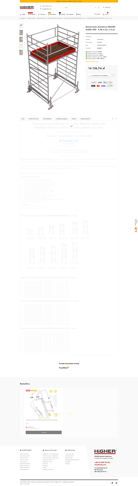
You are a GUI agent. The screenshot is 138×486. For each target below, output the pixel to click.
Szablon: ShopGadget (24, 484)
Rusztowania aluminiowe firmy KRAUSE (55, 18)
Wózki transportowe (25, 467)
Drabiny (44, 467)
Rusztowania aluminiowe (41, 18)
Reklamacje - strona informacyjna (50, 454)
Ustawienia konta (69, 456)
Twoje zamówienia (69, 454)
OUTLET (63, 14)
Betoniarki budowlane (25, 463)
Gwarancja (45, 463)
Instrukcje (67, 463)
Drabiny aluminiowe (24, 454)
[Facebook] (112, 483)
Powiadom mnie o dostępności (100, 75)
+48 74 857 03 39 (46, 6)
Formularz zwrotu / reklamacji (50, 456)
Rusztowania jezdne (25, 456)
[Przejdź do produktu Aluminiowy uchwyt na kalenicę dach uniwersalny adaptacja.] (44, 403)
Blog (79, 14)
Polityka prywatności (48, 460)
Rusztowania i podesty (31, 18)
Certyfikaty (67, 462)
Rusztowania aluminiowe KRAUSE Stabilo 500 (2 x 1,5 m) (74, 18)
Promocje (32, 14)
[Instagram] (116, 483)
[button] (117, 1)
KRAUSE (99, 48)
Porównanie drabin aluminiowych (50, 458)
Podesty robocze (24, 458)
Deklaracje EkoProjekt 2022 (72, 460)
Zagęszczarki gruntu (25, 465)
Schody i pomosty (24, 460)
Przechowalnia (68, 458)
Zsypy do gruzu (23, 462)
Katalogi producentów (48, 469)
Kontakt (71, 14)
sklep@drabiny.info (46, 9)
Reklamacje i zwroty (47, 462)
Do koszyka (43, 432)
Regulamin (45, 465)
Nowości (42, 14)
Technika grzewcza (24, 469)
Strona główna (22, 18)
